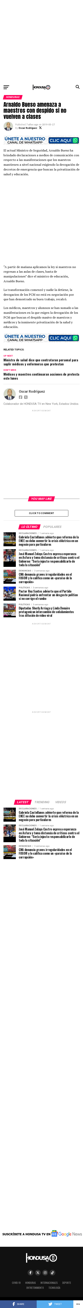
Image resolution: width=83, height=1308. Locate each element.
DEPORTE (66, 1283)
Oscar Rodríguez (28, 128)
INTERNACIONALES (49, 1283)
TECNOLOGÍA (54, 1288)
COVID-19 (16, 1283)
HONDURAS (30, 1283)
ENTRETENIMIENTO (35, 1288)
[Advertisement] (41, 41)
